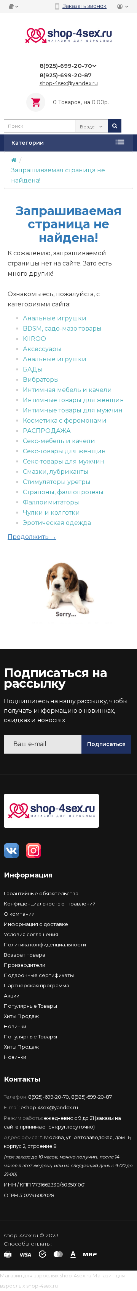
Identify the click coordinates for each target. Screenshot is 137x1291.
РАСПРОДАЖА (47, 430)
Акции (11, 996)
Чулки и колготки (51, 512)
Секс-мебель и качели (59, 441)
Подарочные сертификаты (39, 975)
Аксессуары (42, 349)
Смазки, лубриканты (55, 471)
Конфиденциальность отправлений (50, 904)
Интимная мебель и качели (67, 389)
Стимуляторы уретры (57, 481)
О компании (19, 914)
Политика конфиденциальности (45, 944)
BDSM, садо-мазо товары (62, 328)
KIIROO (34, 338)
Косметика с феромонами (65, 420)
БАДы (32, 369)
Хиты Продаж (21, 1016)
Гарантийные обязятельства (41, 893)
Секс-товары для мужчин (63, 461)
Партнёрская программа (36, 985)
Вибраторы (41, 379)
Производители (24, 965)
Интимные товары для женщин (73, 400)
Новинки (15, 1026)
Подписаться (106, 744)
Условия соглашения (31, 934)
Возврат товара (24, 955)
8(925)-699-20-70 (48, 1097)
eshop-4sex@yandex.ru (49, 1107)
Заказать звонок (84, 6)
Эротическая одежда (57, 522)
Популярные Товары (30, 1006)
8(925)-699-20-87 (91, 1097)
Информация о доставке (36, 924)
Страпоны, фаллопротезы (63, 492)
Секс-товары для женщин (64, 451)
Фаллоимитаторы (51, 502)
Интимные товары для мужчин (73, 410)
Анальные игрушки (54, 318)
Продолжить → (32, 536)
